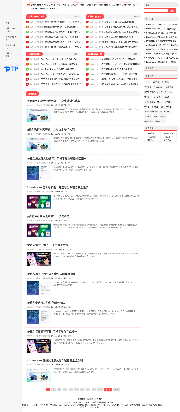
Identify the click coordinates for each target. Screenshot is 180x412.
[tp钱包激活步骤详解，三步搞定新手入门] (38, 144)
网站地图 (81, 399)
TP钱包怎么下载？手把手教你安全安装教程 (54, 84)
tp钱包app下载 (11, 38)
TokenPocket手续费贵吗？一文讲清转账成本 (54, 22)
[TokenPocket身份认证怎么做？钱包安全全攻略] (38, 375)
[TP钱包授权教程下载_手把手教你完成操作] (38, 346)
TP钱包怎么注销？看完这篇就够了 (110, 37)
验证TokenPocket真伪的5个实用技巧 (50, 69)
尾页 (116, 390)
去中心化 (168, 92)
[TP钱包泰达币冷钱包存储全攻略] (38, 317)
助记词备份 (158, 97)
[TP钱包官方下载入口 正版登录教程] (38, 259)
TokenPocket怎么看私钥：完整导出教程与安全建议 (54, 59)
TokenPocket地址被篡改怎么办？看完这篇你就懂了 (54, 47)
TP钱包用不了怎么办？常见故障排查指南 (113, 64)
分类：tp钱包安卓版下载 (58, 105)
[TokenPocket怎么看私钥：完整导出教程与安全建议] (38, 202)
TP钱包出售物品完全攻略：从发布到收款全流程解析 (114, 27)
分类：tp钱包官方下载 (57, 220)
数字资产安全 (160, 121)
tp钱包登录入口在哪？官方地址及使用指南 (114, 32)
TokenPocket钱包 (151, 112)
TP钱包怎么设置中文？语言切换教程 (161, 33)
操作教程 (98, 399)
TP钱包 (147, 82)
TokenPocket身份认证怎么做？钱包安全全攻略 (54, 64)
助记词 (159, 102)
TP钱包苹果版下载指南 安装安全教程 (161, 41)
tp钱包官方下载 (10, 54)
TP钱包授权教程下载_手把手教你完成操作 (114, 74)
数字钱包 (155, 107)
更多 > (76, 16)
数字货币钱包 (165, 112)
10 (100, 389)
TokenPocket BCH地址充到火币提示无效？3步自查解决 (114, 42)
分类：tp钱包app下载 (57, 249)
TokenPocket (159, 87)
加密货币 (155, 82)
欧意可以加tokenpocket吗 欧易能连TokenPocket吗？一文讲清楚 (114, 84)
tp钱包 (146, 107)
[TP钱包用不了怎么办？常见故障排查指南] (38, 288)
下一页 (108, 390)
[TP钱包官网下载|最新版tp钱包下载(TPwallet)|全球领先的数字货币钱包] (11, 10)
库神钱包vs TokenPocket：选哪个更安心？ (114, 79)
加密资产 (147, 116)
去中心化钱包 (149, 102)
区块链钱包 (148, 121)
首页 (8, 23)
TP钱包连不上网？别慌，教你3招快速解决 (53, 79)
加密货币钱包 (166, 107)
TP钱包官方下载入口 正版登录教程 (110, 22)
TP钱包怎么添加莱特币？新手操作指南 (162, 49)
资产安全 (147, 87)
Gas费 (167, 97)
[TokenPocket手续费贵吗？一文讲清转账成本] (38, 115)
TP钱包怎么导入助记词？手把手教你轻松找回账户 (54, 32)
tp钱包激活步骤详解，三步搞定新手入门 (54, 27)
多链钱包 (169, 87)
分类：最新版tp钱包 (56, 192)
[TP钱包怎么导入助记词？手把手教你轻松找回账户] (38, 173)
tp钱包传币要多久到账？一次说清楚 (111, 59)
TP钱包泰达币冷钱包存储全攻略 (109, 69)
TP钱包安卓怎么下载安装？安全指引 (52, 37)
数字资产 (147, 97)
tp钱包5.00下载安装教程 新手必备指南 (112, 47)
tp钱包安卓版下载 (10, 29)
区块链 (159, 92)
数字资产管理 (149, 92)
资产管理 (165, 82)
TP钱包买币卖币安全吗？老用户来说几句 (54, 42)
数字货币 (168, 102)
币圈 (155, 116)
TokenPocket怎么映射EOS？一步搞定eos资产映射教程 (54, 74)
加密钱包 (163, 116)
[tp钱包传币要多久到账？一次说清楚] (38, 230)
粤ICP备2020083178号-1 (90, 407)
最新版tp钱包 (10, 46)
